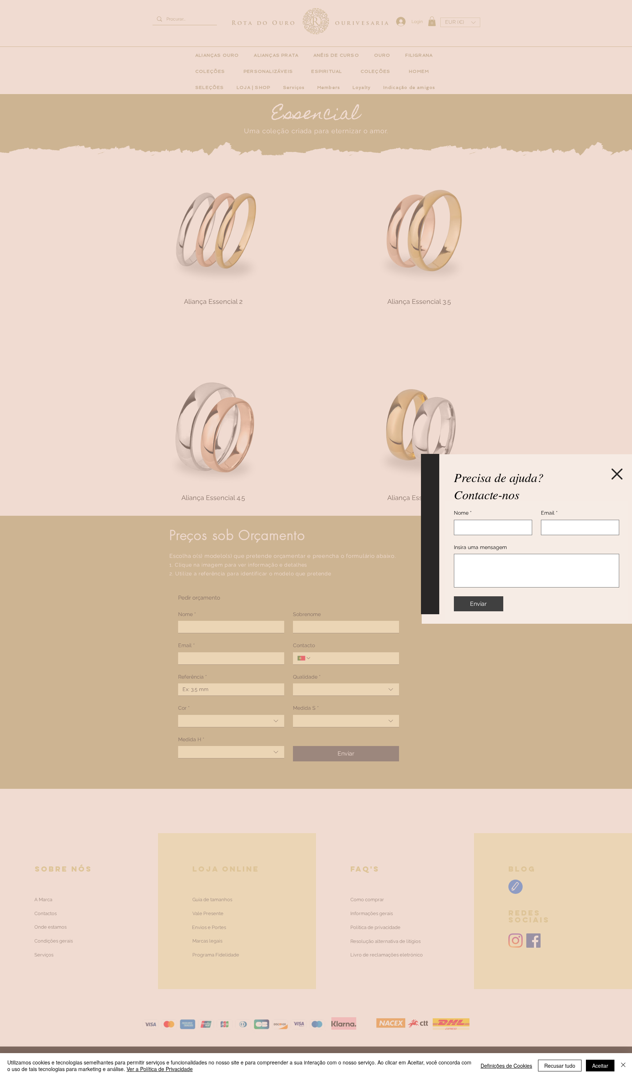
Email (549, 513)
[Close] (623, 1065)
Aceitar (600, 1065)
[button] (617, 474)
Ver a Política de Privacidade (160, 1069)
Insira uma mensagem (480, 547)
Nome (463, 513)
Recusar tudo (559, 1065)
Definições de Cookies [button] (506, 1065)
